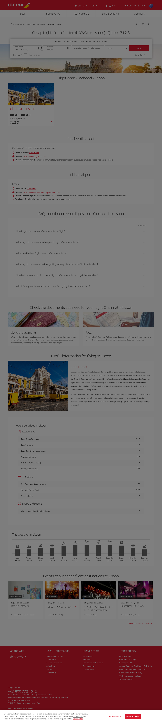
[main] (81, 716)
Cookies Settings (115, 716)
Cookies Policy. (78, 719)
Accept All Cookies (132, 716)
